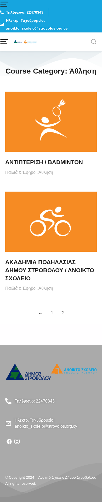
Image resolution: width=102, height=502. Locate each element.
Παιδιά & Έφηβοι (21, 172)
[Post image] (51, 122)
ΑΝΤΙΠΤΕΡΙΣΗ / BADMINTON (44, 162)
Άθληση (45, 172)
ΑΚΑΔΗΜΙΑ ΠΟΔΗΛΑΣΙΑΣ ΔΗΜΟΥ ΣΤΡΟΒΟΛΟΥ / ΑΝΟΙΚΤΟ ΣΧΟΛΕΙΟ (49, 270)
